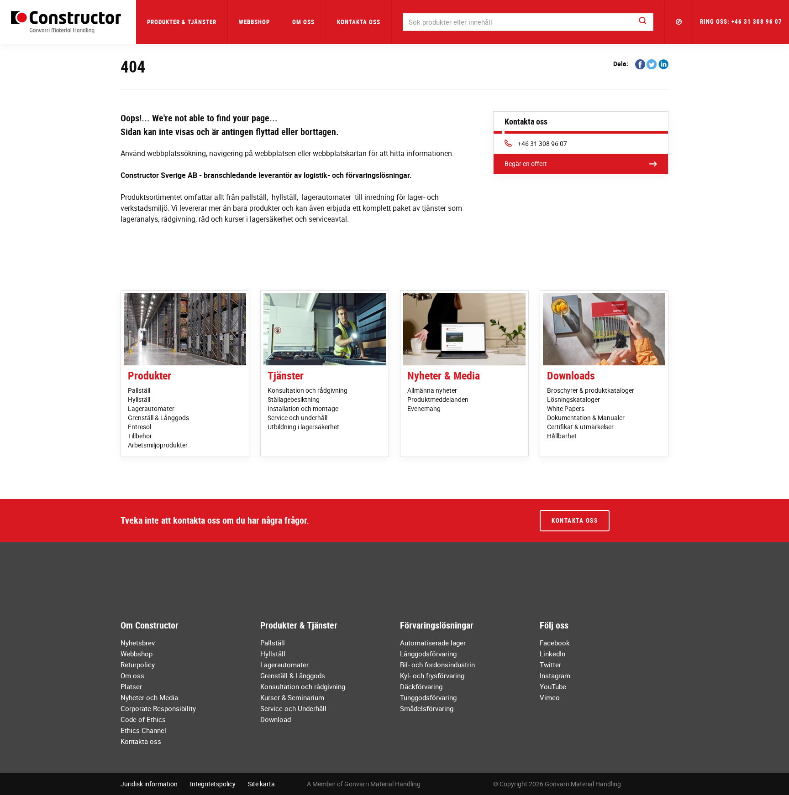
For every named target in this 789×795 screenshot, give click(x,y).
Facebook (555, 642)
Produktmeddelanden (437, 399)
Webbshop (254, 22)
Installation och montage (303, 408)
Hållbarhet (562, 435)
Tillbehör (140, 435)
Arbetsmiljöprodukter (158, 445)
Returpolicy (138, 664)
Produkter (149, 375)
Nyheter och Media (149, 697)
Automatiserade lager (433, 642)
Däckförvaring (421, 686)
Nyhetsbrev (138, 642)
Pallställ (139, 390)
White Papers (565, 408)
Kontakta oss (358, 22)
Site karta (261, 783)
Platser (131, 686)
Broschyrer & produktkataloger (590, 390)
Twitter (550, 664)
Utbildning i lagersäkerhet (303, 426)
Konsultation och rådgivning (307, 390)
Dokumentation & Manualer (586, 417)
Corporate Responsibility (158, 708)
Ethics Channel (143, 730)
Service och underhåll (297, 417)
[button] (679, 22)
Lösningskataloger (573, 399)
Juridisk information (149, 783)
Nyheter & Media (443, 375)
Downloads (571, 375)
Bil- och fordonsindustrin (437, 664)
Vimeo (550, 697)
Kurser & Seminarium (292, 697)
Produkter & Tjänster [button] (181, 22)
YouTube (553, 686)
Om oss (132, 675)
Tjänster (286, 375)
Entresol (139, 426)
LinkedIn (552, 653)
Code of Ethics (143, 719)
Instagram (555, 675)
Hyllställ (139, 399)
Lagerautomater (151, 408)
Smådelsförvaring (426, 708)
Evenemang (424, 408)
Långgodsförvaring (428, 653)
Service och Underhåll (293, 708)
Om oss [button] (303, 22)
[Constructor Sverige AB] (68, 22)
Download (275, 719)
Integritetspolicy (213, 783)
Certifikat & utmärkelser (580, 426)
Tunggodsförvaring (428, 697)
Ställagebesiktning (294, 399)
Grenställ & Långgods (158, 417)
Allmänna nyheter (432, 390)
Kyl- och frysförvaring (432, 675)
